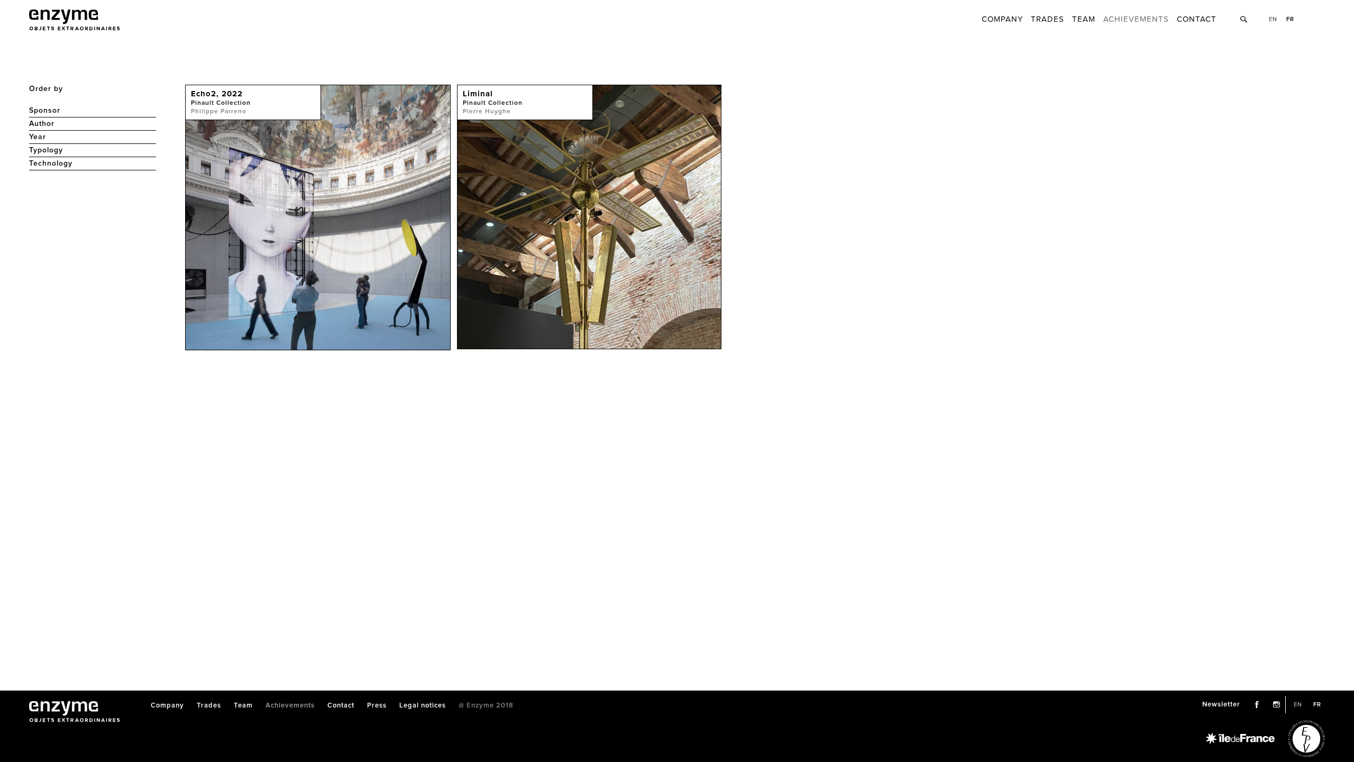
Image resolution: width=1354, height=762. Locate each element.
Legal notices (422, 705)
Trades (1047, 19)
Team (1083, 19)
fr (1290, 19)
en (1273, 19)
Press (377, 705)
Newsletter (1221, 704)
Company (1002, 19)
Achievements (1136, 19)
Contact (1196, 19)
